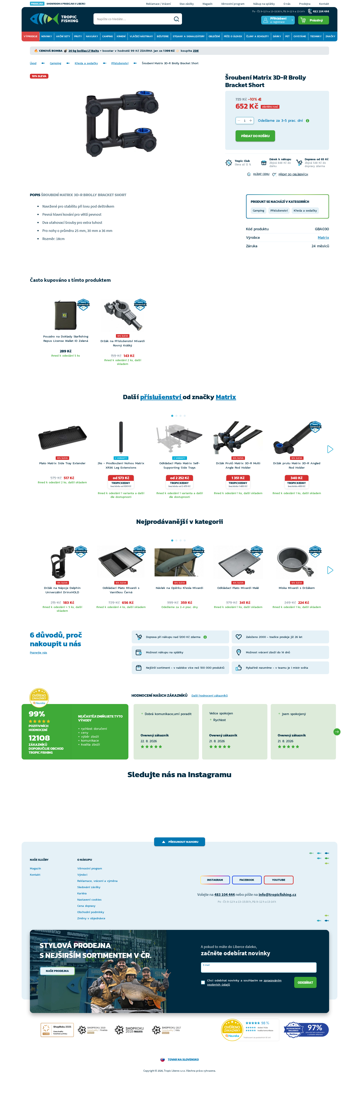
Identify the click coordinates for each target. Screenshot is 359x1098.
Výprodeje (30, 36)
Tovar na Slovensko (183, 1059)
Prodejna (304, 4)
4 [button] (185, 416)
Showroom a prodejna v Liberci (58, 3)
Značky (330, 36)
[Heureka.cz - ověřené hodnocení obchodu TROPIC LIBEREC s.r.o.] (250, 1030)
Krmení (121, 36)
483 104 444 (224, 894)
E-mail (206, 964)
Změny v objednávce (91, 918)
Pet (287, 36)
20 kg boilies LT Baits (84, 50)
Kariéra (82, 893)
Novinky (46, 36)
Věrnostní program (233, 4)
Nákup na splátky (264, 4)
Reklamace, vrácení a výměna (97, 881)
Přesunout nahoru (183, 842)
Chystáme (300, 36)
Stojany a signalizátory (189, 36)
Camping (107, 36)
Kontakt (324, 4)
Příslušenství (119, 63)
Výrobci (82, 875)
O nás (287, 4)
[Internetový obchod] (54, 19)
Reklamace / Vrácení (158, 4)
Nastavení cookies (89, 899)
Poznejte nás (38, 652)
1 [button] (172, 416)
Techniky (316, 36)
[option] (65, 333)
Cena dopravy (86, 906)
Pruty (78, 36)
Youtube (278, 880)
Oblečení (214, 36)
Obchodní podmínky (90, 912)
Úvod (33, 63)
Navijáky (92, 36)
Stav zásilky (187, 4)
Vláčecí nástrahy (141, 36)
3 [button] (181, 416)
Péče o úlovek (233, 36)
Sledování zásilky (88, 887)
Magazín (208, 4)
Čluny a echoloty (257, 36)
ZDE (196, 50)
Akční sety (63, 36)
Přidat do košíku (255, 135)
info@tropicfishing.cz (277, 894)
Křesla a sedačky (86, 63)
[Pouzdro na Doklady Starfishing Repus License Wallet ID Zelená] (65, 316)
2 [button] (176, 416)
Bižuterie (163, 36)
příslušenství (161, 397)
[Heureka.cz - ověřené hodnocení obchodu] (39, 697)
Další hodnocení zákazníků (210, 695)
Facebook (247, 880)
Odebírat (305, 982)
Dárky (277, 36)
